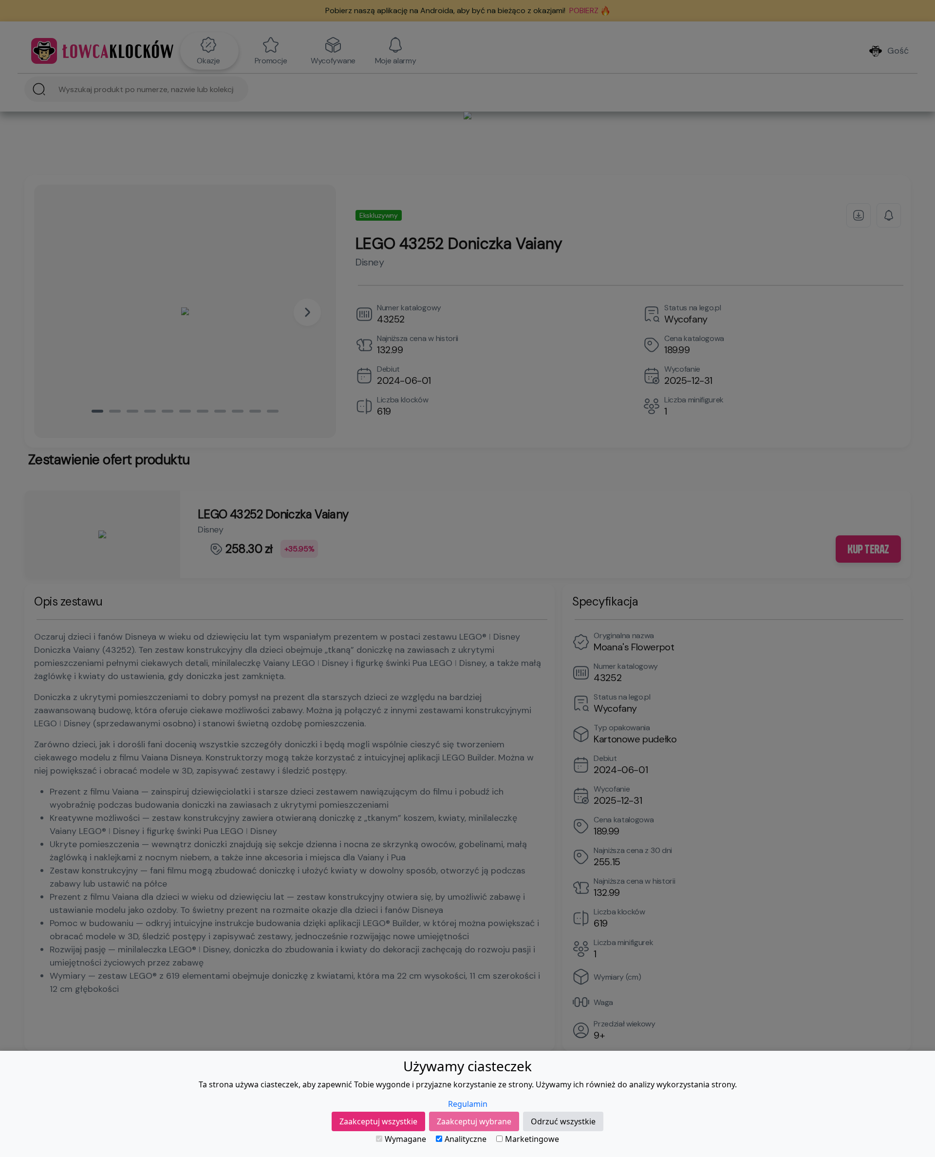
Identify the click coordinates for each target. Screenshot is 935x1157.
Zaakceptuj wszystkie (378, 1121)
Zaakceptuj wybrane (474, 1121)
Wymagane (405, 1139)
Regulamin (467, 1104)
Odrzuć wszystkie (563, 1121)
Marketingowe (532, 1139)
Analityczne (465, 1139)
